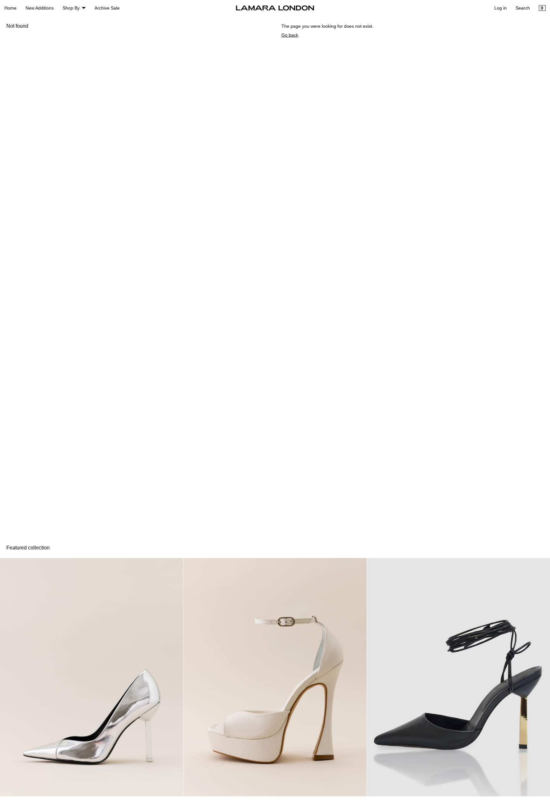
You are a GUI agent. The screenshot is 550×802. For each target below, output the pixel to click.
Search (523, 8)
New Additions (39, 8)
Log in (500, 8)
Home (10, 8)
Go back (289, 35)
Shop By (71, 8)
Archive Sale (107, 8)
